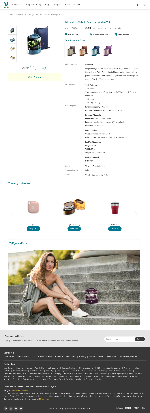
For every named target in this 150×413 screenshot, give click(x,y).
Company (57, 4)
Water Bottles (40, 368)
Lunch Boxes (8, 368)
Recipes (89, 379)
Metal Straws (99, 376)
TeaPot (136, 368)
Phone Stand (111, 376)
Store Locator (71, 357)
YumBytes (79, 379)
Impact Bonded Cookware (112, 368)
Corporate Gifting (33, 4)
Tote (83, 371)
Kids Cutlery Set (76, 376)
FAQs (47, 4)
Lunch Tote (92, 371)
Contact (76, 4)
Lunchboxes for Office (19, 390)
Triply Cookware (53, 368)
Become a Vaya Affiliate (128, 357)
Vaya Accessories (101, 374)
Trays (30, 376)
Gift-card (88, 374)
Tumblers (33, 371)
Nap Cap (43, 379)
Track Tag (133, 376)
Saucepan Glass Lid (30, 379)
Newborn (127, 368)
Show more (44, 399)
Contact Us (59, 357)
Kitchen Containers (20, 371)
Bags (41, 371)
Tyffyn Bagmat (9, 376)
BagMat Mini (68, 374)
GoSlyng (58, 374)
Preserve (29, 368)
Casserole (19, 368)
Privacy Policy (9, 357)
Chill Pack (75, 371)
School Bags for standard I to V (15, 374)
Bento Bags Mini (63, 371)
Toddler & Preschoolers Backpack (120, 371)
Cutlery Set (21, 376)
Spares (100, 357)
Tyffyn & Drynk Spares (118, 374)
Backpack (102, 371)
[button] (12, 23)
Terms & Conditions (24, 357)
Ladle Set (7, 379)
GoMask (79, 374)
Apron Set (16, 379)
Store (67, 4)
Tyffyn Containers (135, 374)
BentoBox (7, 371)
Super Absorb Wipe (56, 379)
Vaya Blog (98, 379)
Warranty (82, 357)
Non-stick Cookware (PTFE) (89, 368)
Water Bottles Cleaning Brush (45, 376)
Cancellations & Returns (43, 357)
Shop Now (33, 229)
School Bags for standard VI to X (40, 374)
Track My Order (111, 357)
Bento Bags (50, 371)
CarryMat (69, 379)
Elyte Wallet (122, 376)
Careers (92, 357)
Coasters (87, 376)
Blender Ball (63, 376)
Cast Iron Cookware (69, 368)
